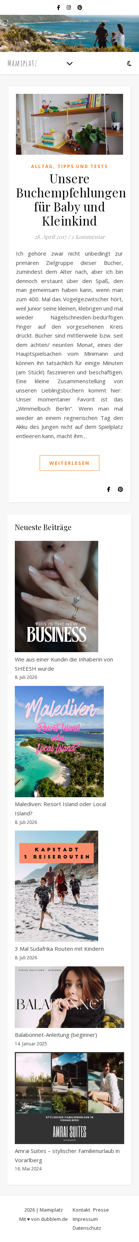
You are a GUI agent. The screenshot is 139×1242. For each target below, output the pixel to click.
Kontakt (81, 1209)
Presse (101, 1209)
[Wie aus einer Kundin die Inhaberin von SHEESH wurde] (56, 596)
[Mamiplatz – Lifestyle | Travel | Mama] (22, 63)
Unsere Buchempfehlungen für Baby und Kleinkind (71, 199)
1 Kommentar (88, 236)
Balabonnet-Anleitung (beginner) (56, 1034)
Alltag (42, 166)
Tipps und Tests (82, 166)
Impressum (85, 1219)
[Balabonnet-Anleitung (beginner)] (69, 997)
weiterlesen (69, 463)
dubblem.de (54, 1219)
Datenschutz (87, 1228)
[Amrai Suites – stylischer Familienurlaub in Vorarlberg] (69, 1098)
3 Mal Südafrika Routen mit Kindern (59, 948)
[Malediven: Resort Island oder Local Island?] (59, 741)
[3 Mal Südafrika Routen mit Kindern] (56, 886)
